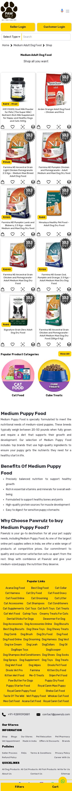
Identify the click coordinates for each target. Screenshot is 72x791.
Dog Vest (63, 639)
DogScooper (53, 649)
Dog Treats (61, 660)
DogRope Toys (19, 649)
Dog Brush (27, 634)
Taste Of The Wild (13, 696)
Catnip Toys (30, 613)
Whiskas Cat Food (58, 696)
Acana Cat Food (31, 701)
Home (5, 45)
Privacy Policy (62, 753)
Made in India (30, 741)
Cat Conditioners (58, 603)
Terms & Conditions (40, 753)
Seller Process (9, 753)
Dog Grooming (31, 639)
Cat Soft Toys (46, 608)
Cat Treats (62, 608)
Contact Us (36, 773)
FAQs (24, 753)
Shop (49, 45)
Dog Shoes (48, 654)
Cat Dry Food (34, 593)
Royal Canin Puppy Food (21, 690)
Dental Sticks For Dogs (20, 618)
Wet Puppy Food (36, 696)
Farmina (35, 670)
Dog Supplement (30, 660)
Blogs (14, 736)
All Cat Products (29, 769)
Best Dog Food (40, 588)
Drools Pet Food (57, 665)
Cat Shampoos (35, 603)
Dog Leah (32, 644)
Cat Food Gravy (57, 593)
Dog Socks (62, 654)
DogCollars (48, 644)
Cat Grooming (39, 598)
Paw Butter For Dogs (20, 680)
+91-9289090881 (19, 714)
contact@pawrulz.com (56, 714)
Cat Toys (30, 608)
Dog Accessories (13, 624)
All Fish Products (47, 769)
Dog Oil (63, 644)
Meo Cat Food (11, 701)
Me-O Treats (36, 675)
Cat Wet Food (12, 613)
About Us (7, 773)
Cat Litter (60, 598)
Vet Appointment (11, 741)
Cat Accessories (13, 603)
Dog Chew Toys (36, 629)
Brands (66, 741)
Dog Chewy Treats (58, 629)
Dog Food (62, 634)
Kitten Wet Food (14, 675)
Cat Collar (61, 588)
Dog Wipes (35, 665)
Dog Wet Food (14, 665)
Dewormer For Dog (54, 618)
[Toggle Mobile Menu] (67, 11)
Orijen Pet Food (58, 675)
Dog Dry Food (44, 634)
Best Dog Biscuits (13, 629)
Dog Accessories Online (38, 624)
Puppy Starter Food (18, 685)
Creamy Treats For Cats (54, 613)
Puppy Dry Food (54, 680)
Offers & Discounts (49, 741)
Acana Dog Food (15, 588)
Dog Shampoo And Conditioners (22, 654)
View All (64, 353)
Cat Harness (12, 593)
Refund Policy (9, 757)
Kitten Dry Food (56, 670)
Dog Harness (49, 639)
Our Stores (26, 736)
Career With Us (62, 757)
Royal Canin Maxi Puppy (52, 685)
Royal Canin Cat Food (56, 701)
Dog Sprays (10, 660)
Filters (19, 786)
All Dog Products (11, 769)
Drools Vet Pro (14, 670)
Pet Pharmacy (62, 736)
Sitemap (65, 773)
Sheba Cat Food (55, 690)
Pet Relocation (44, 736)
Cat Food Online (15, 598)
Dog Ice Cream (13, 644)
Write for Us (63, 769)
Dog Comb (10, 634)
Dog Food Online (12, 639)
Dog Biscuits (61, 624)
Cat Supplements (13, 608)
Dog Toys (47, 660)
